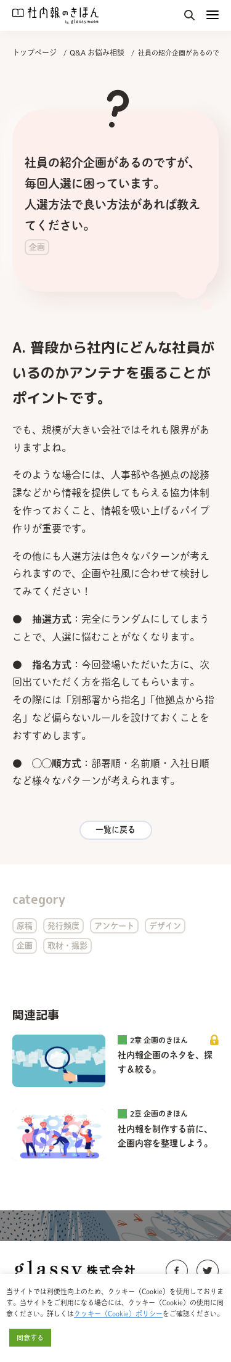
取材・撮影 (67, 946)
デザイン (165, 926)
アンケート (114, 926)
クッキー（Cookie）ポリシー (118, 1313)
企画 (25, 946)
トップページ (34, 52)
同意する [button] (30, 1337)
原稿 (25, 926)
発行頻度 (63, 926)
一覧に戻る (115, 830)
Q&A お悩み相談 (97, 52)
